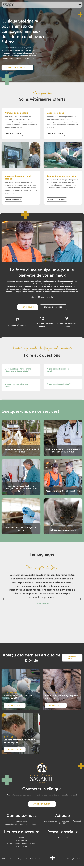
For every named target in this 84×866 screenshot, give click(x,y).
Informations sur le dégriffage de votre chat (61, 697)
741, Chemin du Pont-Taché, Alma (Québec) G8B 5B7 (62, 822)
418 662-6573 (21, 821)
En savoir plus (14, 705)
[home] (8, 5)
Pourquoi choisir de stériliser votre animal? (18, 697)
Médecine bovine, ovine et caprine (18, 177)
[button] (79, 4)
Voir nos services (13, 134)
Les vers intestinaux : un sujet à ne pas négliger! (19, 741)
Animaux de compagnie (16, 113)
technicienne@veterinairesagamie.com (21, 824)
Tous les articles (72, 657)
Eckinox (79, 859)
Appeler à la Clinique (42, 804)
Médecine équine (55, 113)
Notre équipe (27, 307)
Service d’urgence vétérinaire (61, 176)
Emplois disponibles (53, 307)
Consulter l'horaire (56, 199)
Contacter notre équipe (17, 67)
